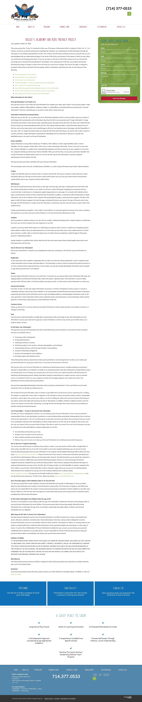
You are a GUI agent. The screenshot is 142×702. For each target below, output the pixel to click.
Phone (103, 64)
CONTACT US (121, 26)
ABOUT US (31, 26)
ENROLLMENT (83, 26)
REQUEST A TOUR (72, 670)
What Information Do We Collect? (25, 74)
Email (103, 56)
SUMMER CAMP (64, 26)
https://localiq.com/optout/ (19, 473)
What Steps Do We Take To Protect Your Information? (32, 93)
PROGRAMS (47, 26)
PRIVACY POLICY (49, 698)
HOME (18, 26)
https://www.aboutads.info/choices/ (26, 454)
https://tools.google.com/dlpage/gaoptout (72, 473)
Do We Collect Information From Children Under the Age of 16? (35, 91)
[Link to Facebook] (129, 14)
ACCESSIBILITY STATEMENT (68, 698)
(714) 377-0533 (16, 574)
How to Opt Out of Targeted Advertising (27, 85)
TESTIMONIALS (102, 26)
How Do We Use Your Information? (26, 77)
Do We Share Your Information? (25, 80)
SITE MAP (56, 698)
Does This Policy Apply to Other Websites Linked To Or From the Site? (37, 88)
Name (103, 48)
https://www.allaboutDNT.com (64, 476)
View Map (15, 682)
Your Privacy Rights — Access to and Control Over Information (34, 83)
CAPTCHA (104, 85)
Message (104, 73)
